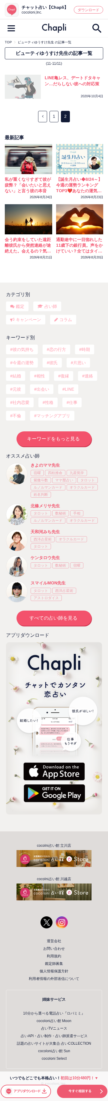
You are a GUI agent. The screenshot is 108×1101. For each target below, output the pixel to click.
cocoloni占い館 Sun (54, 1051)
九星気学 (77, 473)
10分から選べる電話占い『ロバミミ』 (54, 1013)
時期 (86, 349)
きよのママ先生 (45, 465)
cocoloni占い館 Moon (54, 1021)
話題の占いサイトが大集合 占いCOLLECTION (54, 1043)
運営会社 (54, 941)
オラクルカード (82, 487)
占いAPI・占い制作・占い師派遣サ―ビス (54, 1036)
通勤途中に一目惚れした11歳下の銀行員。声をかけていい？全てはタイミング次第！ (79, 245)
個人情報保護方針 (54, 971)
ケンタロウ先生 (45, 557)
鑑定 (20, 306)
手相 (76, 513)
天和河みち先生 (45, 531)
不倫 (17, 415)
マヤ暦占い (64, 480)
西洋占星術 (43, 539)
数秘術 (60, 513)
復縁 (65, 376)
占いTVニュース (54, 1028)
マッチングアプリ (53, 415)
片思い (79, 362)
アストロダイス (46, 598)
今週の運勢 (23, 362)
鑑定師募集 (54, 964)
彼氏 (53, 362)
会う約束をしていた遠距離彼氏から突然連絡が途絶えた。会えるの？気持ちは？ (28, 245)
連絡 (89, 376)
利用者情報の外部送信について (54, 979)
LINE (69, 389)
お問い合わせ (54, 948)
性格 (49, 402)
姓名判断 (41, 495)
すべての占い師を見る (53, 618)
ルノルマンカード (48, 487)
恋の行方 (57, 349)
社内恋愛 (21, 402)
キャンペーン (28, 319)
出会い (43, 389)
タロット (87, 480)
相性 (41, 376)
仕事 (73, 402)
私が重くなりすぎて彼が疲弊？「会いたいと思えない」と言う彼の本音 (28, 185)
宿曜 (37, 473)
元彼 (17, 389)
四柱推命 (55, 473)
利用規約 (54, 956)
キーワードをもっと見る (53, 438)
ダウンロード (88, 10)
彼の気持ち (23, 349)
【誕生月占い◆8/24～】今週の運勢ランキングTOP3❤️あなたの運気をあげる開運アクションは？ (79, 185)
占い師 (50, 306)
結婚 (17, 376)
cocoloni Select (54, 1058)
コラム (65, 319)
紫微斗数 (41, 480)
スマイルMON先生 (48, 582)
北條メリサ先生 (45, 505)
